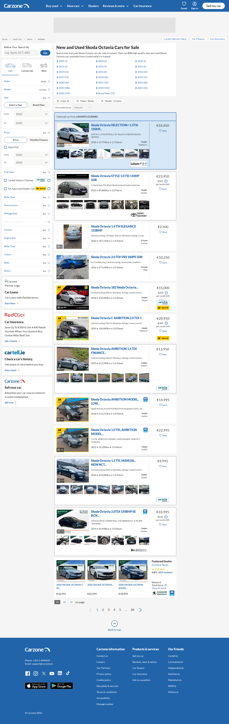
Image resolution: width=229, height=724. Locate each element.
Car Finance (198, 38)
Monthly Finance (39, 139)
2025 (142, 87)
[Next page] (140, 609)
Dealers (93, 6)
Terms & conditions (107, 692)
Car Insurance (217, 38)
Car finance (138, 667)
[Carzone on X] (43, 675)
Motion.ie (173, 692)
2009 (102, 61)
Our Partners (103, 667)
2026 (64, 93)
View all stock (159, 588)
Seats (25, 262)
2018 (103, 77)
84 (132, 609)
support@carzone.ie (42, 663)
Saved (184, 8)
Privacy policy (104, 674)
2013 (141, 66)
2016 (142, 71)
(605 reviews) (165, 572)
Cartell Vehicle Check (175, 38)
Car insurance (142, 6)
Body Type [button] (25, 197)
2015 (102, 71)
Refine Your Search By (16, 47)
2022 (142, 82)
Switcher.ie (174, 674)
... (126, 609)
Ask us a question (141, 680)
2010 (141, 61)
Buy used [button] (52, 6)
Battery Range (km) (25, 221)
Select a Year (15, 104)
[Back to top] (114, 623)
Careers (101, 661)
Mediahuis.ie (174, 680)
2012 (102, 66)
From (6, 114)
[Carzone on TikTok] (68, 675)
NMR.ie (172, 686)
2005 (63, 61)
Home (4, 39)
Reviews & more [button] (114, 6)
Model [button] (25, 89)
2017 (64, 77)
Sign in (194, 8)
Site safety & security (107, 686)
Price (15, 139)
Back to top (114, 629)
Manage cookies (105, 704)
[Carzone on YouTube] (51, 675)
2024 (103, 87)
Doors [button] (25, 270)
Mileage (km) (25, 213)
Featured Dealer (162, 561)
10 (57, 602)
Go (45, 53)
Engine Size (25, 238)
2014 (64, 71)
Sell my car (213, 6)
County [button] (25, 229)
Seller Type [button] (25, 246)
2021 (103, 82)
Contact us (102, 655)
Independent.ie (176, 667)
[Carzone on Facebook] (27, 675)
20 (64, 602)
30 (71, 602)
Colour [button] (25, 254)
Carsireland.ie (175, 661)
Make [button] (25, 81)
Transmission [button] (25, 205)
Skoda (29, 39)
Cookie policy (104, 680)
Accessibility (103, 698)
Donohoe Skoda (160, 564)
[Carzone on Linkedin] (60, 675)
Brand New (39, 104)
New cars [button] (73, 6)
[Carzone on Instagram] (35, 675)
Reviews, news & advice (144, 661)
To (5, 123)
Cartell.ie (173, 655)
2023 (64, 87)
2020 (64, 82)
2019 (142, 77)
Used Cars (17, 39)
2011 (63, 66)
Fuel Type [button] (25, 172)
